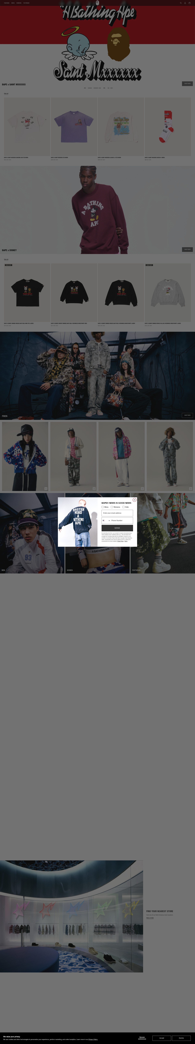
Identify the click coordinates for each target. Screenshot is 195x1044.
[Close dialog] (134, 500)
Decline (181, 1038)
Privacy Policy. (93, 1039)
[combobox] (106, 520)
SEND (117, 528)
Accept (161, 1038)
